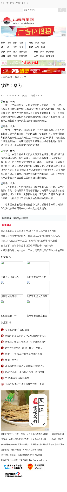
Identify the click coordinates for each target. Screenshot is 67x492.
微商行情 (23, 51)
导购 (15, 47)
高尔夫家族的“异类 (36, 277)
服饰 (42, 51)
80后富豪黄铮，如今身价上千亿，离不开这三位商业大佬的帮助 (32, 250)
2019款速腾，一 (9, 316)
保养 (21, 47)
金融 (9, 56)
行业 (21, 43)
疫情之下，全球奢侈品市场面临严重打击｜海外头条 (27, 245)
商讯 (9, 51)
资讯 (3, 43)
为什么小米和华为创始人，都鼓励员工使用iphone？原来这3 (30, 236)
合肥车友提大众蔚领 (37, 296)
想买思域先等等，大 (11, 296)
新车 (3, 47)
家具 (37, 43)
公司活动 (50, 56)
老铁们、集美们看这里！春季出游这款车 (25, 342)
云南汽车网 (6, 77)
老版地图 (22, 455)
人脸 (37, 47)
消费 (3, 51)
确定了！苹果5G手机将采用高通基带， (24, 354)
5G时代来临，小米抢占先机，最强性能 (24, 372)
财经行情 (23, 56)
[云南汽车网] (18, 18)
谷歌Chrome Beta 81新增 (17, 378)
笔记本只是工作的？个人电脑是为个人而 (25, 336)
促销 (31, 47)
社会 (9, 43)
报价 (36, 51)
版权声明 (30, 455)
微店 (15, 51)
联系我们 (13, 455)
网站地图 (38, 455)
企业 (3, 56)
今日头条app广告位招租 (17, 330)
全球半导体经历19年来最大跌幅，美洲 (24, 384)
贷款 (15, 56)
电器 (43, 43)
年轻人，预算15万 (10, 277)
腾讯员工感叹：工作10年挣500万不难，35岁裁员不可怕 (28, 231)
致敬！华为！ (12, 360)
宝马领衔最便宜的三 (37, 316)
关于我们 (5, 455)
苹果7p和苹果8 (20, 218)
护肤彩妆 (50, 51)
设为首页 (4, 3)
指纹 (43, 47)
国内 (15, 43)
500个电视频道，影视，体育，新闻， (24, 348)
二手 (36, 56)
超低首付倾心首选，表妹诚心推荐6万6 (24, 366)
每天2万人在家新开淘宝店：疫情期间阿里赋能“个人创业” (29, 240)
